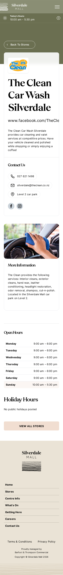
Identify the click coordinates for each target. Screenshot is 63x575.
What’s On (11, 505)
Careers (10, 518)
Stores (9, 491)
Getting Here (13, 512)
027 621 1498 (25, 176)
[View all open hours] (58, 18)
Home (9, 484)
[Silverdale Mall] (16, 7)
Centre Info (12, 498)
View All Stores (31, 426)
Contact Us (12, 525)
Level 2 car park (27, 194)
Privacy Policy (46, 541)
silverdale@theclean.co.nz (33, 185)
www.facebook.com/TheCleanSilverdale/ (31, 120)
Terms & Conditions (19, 541)
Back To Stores (19, 44)
